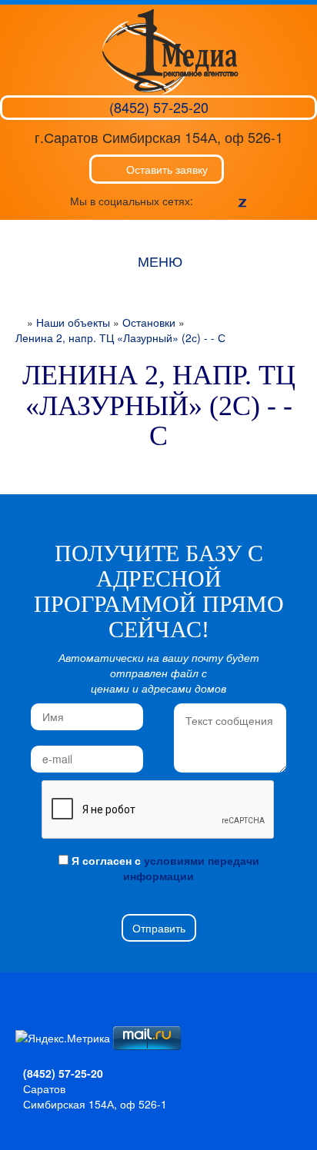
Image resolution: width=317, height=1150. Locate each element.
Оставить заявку (167, 169)
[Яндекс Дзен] (242, 200)
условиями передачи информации (191, 868)
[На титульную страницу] (26, 1018)
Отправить (158, 928)
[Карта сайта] (52, 1018)
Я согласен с (163, 868)
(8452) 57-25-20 (159, 107)
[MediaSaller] (170, 50)
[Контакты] (77, 1018)
